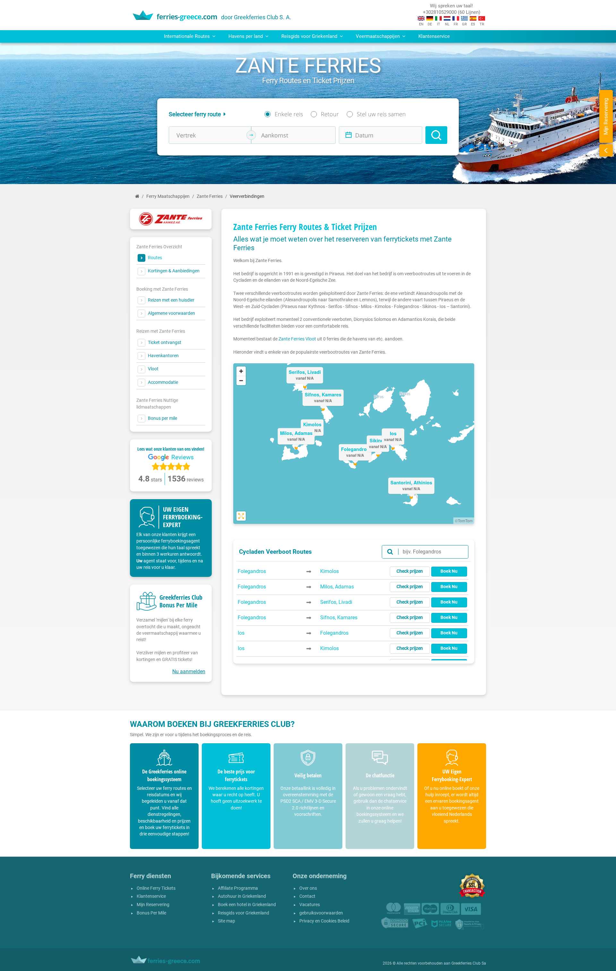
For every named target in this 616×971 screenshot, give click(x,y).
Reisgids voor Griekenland (243, 913)
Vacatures (309, 904)
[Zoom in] (241, 371)
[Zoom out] (241, 380)
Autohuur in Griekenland (242, 896)
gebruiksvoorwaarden (321, 913)
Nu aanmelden (188, 671)
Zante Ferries (210, 196)
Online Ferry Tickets (156, 888)
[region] (353, 443)
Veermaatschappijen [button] (378, 36)
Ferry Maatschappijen (168, 196)
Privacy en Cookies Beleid (324, 921)
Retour (330, 114)
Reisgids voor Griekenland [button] (309, 36)
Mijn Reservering (153, 904)
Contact (307, 896)
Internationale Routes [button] (187, 36)
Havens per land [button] (246, 36)
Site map (226, 921)
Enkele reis (289, 114)
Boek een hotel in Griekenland (247, 904)
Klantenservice (434, 36)
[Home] (137, 196)
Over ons (308, 888)
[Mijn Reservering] (606, 150)
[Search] (436, 135)
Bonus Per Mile (151, 913)
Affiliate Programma (238, 888)
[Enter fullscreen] (241, 516)
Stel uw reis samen (381, 114)
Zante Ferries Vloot (297, 338)
